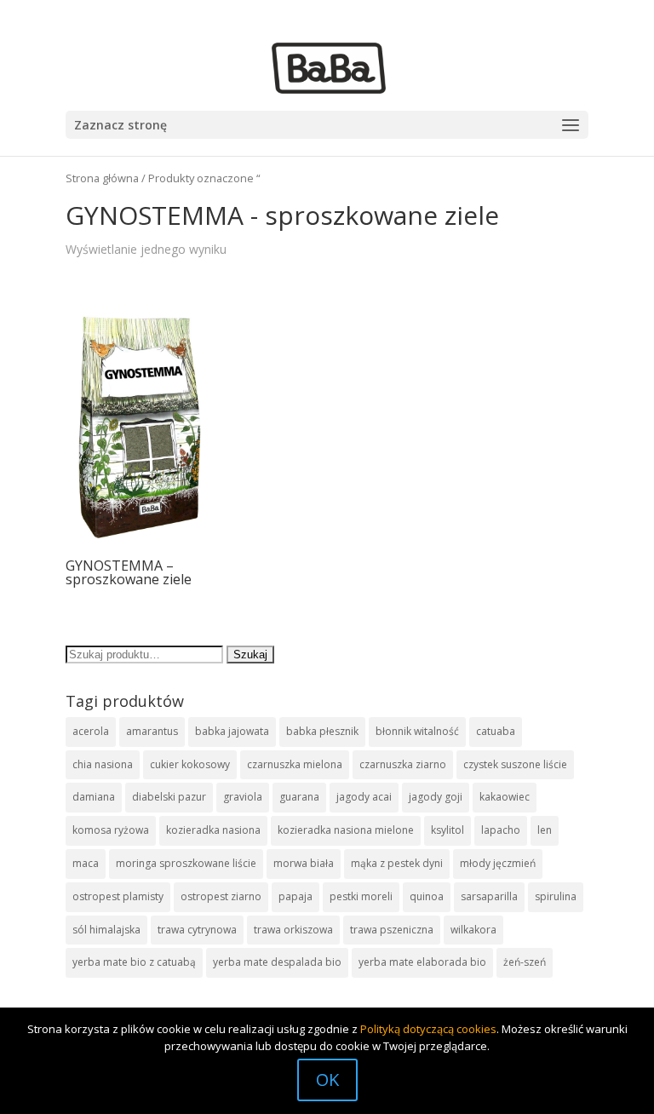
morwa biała (303, 863)
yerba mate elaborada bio (422, 962)
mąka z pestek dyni (397, 863)
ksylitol (447, 830)
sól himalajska (106, 929)
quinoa (427, 896)
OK (327, 1079)
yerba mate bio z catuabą (134, 962)
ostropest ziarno (221, 896)
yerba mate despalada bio (277, 962)
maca (85, 863)
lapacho (500, 830)
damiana (93, 797)
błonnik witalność (417, 731)
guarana (299, 797)
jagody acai (364, 797)
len (544, 830)
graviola (242, 797)
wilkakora (473, 929)
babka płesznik (322, 731)
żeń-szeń (524, 962)
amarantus (152, 731)
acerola (90, 731)
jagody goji (435, 797)
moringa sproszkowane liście (186, 863)
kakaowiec (504, 797)
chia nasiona (102, 764)
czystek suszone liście (515, 764)
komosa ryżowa (110, 830)
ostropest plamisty (118, 896)
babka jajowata (232, 731)
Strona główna (102, 178)
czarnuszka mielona (294, 764)
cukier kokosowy (190, 764)
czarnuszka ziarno (402, 764)
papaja (295, 896)
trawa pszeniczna (391, 929)
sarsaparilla (489, 896)
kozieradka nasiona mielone (346, 830)
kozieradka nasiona (213, 830)
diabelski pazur (169, 797)
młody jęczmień (498, 863)
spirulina (556, 896)
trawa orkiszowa (293, 929)
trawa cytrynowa (197, 929)
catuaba (495, 731)
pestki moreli (361, 896)
